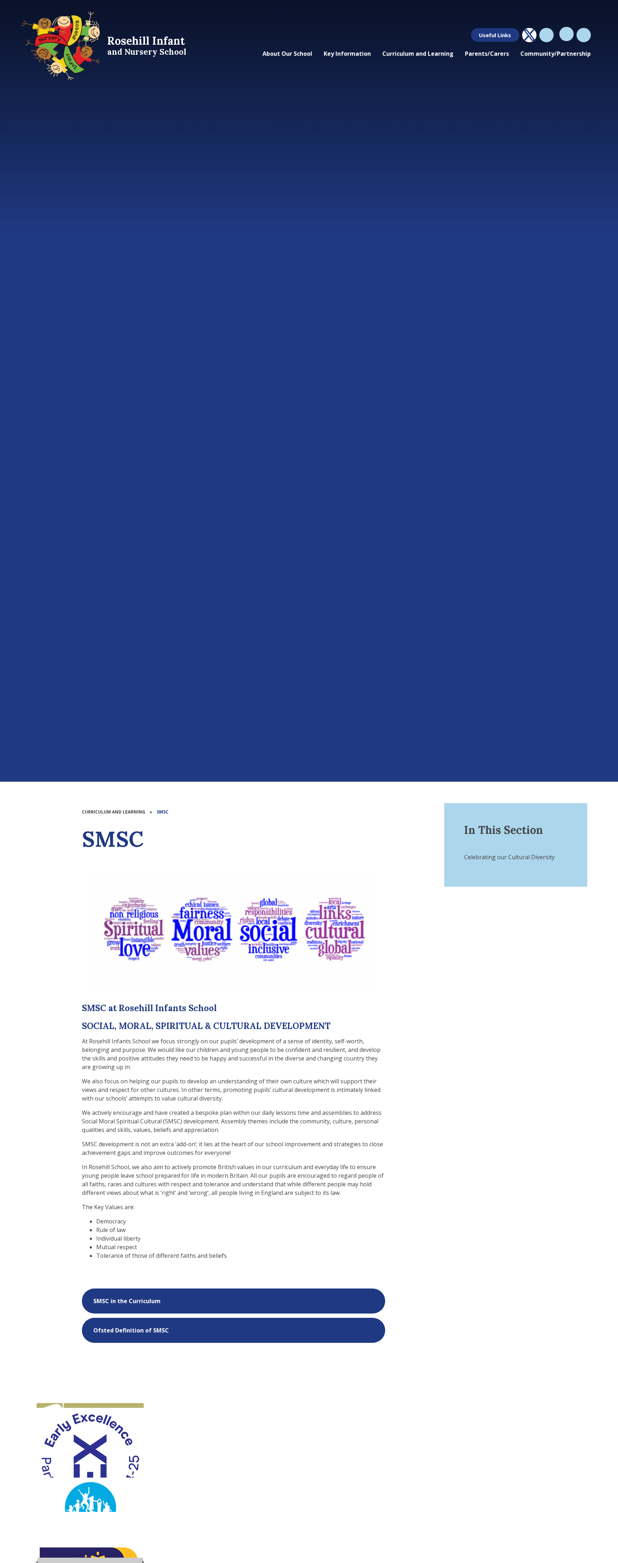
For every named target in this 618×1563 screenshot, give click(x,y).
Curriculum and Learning (113, 812)
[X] (529, 35)
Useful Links (495, 35)
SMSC (162, 812)
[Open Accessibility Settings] (584, 35)
